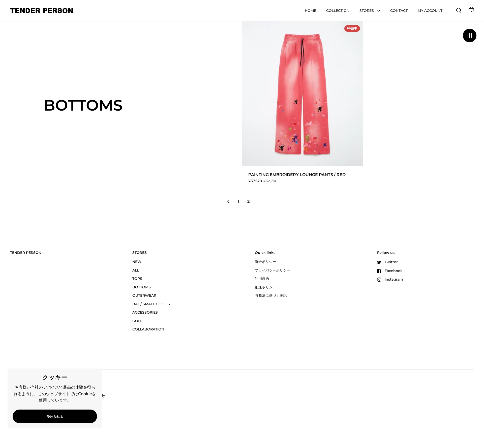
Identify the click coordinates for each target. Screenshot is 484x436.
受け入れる (55, 417)
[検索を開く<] (459, 10)
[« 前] (228, 201)
